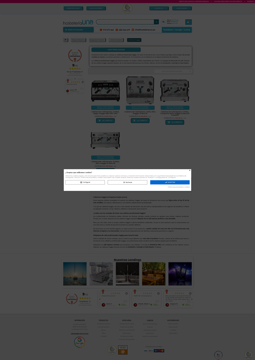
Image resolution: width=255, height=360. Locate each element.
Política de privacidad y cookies (179, 187)
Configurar (85, 182)
